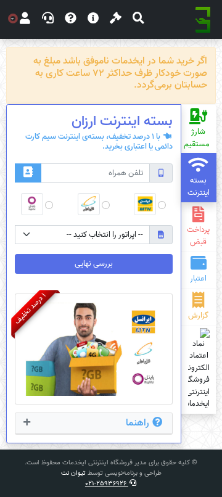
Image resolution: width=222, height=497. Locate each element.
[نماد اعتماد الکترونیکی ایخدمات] (198, 369)
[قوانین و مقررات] (115, 19)
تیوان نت (73, 473)
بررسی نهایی (94, 263)
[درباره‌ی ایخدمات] (93, 19)
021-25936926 (106, 483)
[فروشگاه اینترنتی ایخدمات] (203, 19)
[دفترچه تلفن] (28, 173)
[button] (138, 19)
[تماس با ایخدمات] (47, 19)
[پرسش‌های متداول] (70, 19)
